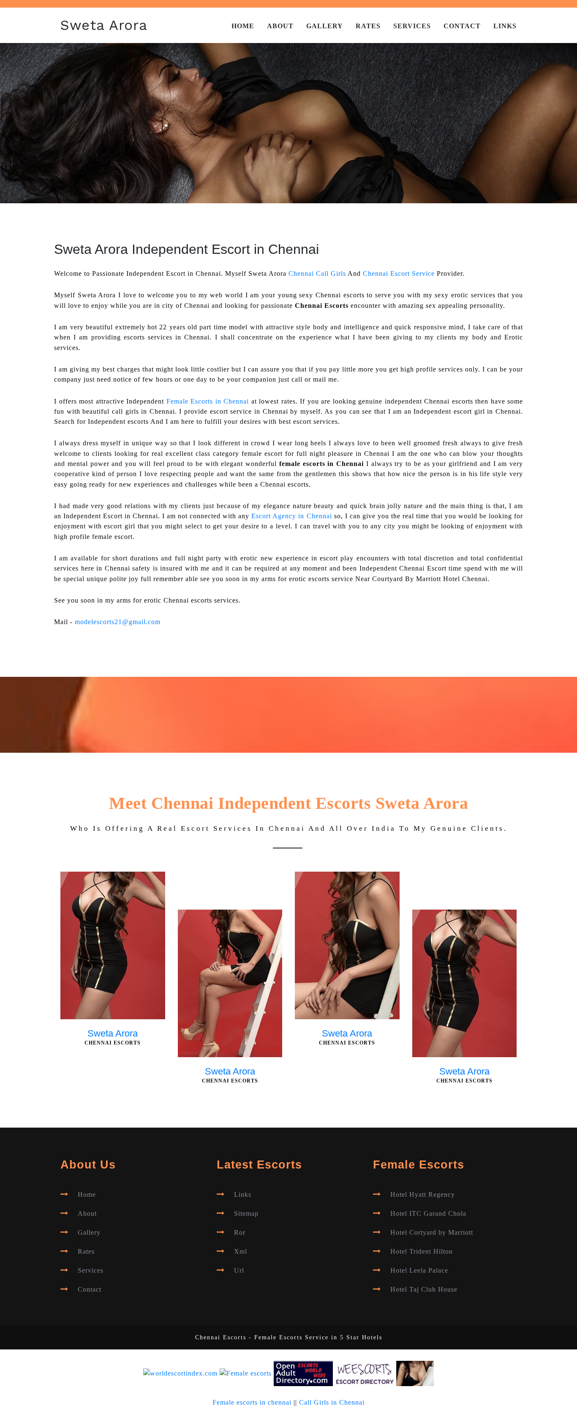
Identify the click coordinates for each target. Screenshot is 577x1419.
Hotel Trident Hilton (421, 1251)
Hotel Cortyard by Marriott (431, 1232)
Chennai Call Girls (317, 273)
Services (412, 26)
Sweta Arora (103, 25)
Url (239, 1270)
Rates (368, 26)
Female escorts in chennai (251, 1402)
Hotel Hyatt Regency (422, 1194)
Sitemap (246, 1213)
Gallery (324, 26)
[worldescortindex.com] (180, 1373)
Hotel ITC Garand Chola (428, 1213)
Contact (462, 26)
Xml (240, 1251)
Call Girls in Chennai (332, 1402)
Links (505, 26)
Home (242, 26)
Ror (239, 1232)
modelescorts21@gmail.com (118, 622)
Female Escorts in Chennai (207, 401)
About (280, 26)
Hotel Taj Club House (423, 1289)
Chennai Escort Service (399, 273)
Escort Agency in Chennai (291, 516)
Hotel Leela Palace (419, 1270)
